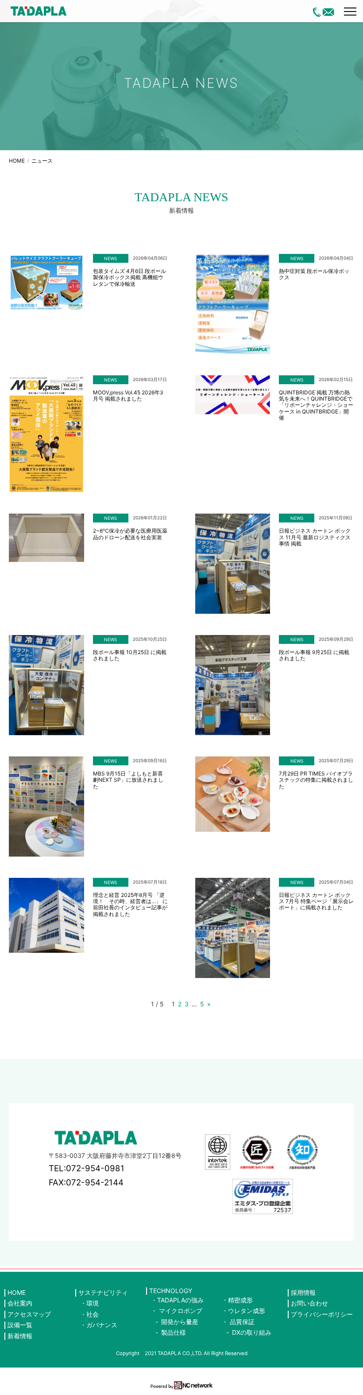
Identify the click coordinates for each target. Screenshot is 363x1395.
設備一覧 (20, 1325)
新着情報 (20, 1336)
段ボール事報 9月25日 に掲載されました (314, 655)
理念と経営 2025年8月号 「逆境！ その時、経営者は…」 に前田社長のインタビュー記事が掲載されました (130, 904)
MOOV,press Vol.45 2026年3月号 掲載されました (128, 396)
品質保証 (242, 1321)
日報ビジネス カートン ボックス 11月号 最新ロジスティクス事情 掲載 (315, 537)
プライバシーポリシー (322, 1314)
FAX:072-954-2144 (86, 1182)
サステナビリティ (103, 1292)
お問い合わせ (309, 1303)
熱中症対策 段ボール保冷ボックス (314, 274)
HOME (17, 160)
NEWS (110, 258)
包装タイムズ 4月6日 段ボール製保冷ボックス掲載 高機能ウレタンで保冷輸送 (129, 277)
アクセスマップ (29, 1314)
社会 (92, 1314)
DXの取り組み (251, 1332)
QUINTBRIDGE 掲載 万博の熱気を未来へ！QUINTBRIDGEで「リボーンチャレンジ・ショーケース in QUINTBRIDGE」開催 (316, 405)
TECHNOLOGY (170, 1290)
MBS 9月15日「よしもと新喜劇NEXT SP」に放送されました (128, 780)
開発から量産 (179, 1321)
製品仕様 (173, 1332)
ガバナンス (101, 1325)
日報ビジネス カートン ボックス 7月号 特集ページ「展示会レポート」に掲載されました (316, 901)
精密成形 (240, 1300)
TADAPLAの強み (180, 1300)
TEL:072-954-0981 (86, 1168)
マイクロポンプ (180, 1310)
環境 (92, 1303)
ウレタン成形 (246, 1310)
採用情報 (303, 1292)
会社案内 (20, 1303)
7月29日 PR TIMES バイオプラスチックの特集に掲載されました (316, 780)
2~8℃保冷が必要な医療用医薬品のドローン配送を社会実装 (130, 534)
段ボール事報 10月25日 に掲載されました (129, 655)
